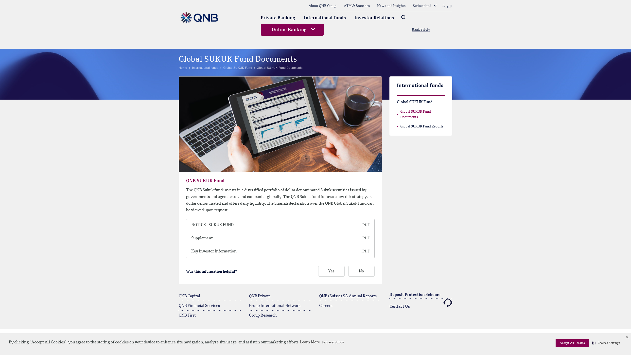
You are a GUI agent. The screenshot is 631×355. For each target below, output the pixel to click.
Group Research (263, 316)
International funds (325, 18)
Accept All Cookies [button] (572, 343)
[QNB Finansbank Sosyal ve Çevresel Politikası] (351, 225)
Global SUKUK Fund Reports (421, 126)
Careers (325, 306)
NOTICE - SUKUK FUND (212, 225)
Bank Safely (421, 29)
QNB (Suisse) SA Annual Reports (348, 296)
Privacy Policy (333, 342)
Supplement (202, 238)
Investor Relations (374, 18)
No (361, 271)
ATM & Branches (357, 6)
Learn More (310, 342)
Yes (331, 271)
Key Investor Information (214, 251)
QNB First (187, 316)
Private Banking (278, 18)
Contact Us (399, 307)
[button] (606, 343)
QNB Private (260, 296)
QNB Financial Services (199, 306)
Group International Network (275, 306)
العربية (447, 6)
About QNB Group (322, 6)
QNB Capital (189, 296)
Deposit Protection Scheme (414, 295)
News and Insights (391, 6)
